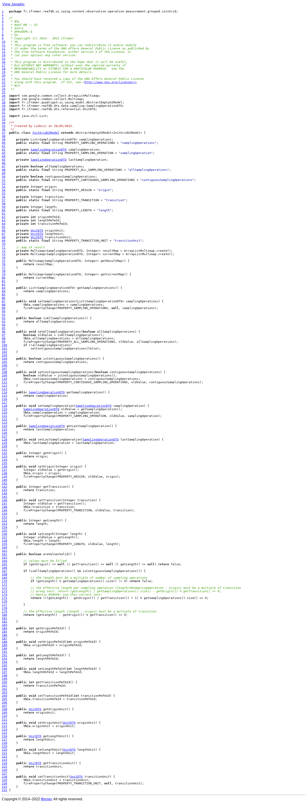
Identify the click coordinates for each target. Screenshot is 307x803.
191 (4, 652)
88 (3, 304)
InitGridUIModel (45, 132)
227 (4, 773)
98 (3, 338)
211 (4, 719)
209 (4, 712)
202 (4, 689)
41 (3, 146)
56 (3, 196)
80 (3, 277)
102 (4, 352)
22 (3, 82)
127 (4, 436)
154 (4, 527)
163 (4, 557)
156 (4, 534)
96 (3, 331)
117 (4, 402)
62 (3, 217)
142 (4, 486)
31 (3, 112)
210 (4, 716)
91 (3, 314)
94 (3, 325)
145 (4, 496)
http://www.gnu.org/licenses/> (111, 82)
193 (4, 658)
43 (3, 153)
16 (3, 62)
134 (4, 459)
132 (4, 453)
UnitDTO (37, 230)
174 (4, 594)
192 (4, 655)
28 (3, 102)
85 (3, 294)
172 (4, 587)
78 (3, 271)
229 (4, 780)
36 (3, 129)
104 (4, 358)
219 (4, 746)
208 (4, 709)
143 (4, 490)
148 (4, 507)
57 (3, 200)
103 (4, 355)
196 (4, 668)
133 (4, 456)
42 (3, 149)
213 (4, 726)
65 (3, 227)
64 (3, 223)
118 (4, 405)
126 (4, 432)
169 (4, 577)
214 (4, 729)
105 (4, 362)
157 (4, 537)
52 (3, 183)
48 (3, 169)
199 (4, 679)
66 (3, 230)
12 (3, 48)
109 (4, 375)
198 (4, 675)
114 (4, 392)
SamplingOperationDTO (49, 149)
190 (4, 648)
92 (3, 318)
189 (4, 645)
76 (3, 264)
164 (4, 561)
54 (3, 190)
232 (4, 790)
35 (3, 126)
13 (3, 51)
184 (4, 628)
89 (3, 308)
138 (4, 473)
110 (4, 378)
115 (4, 395)
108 (4, 372)
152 (4, 520)
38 (3, 136)
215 (4, 732)
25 (3, 92)
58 (3, 203)
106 (4, 365)
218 (4, 743)
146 (4, 500)
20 (3, 75)
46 (3, 163)
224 (4, 763)
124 (4, 426)
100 (4, 345)
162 (4, 554)
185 (4, 631)
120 (4, 412)
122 (4, 419)
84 (3, 291)
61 (3, 213)
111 (4, 382)
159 (4, 544)
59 (3, 207)
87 (3, 301)
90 (3, 311)
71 (3, 247)
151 (4, 517)
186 (4, 635)
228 (4, 776)
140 (4, 480)
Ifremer (46, 799)
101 (4, 348)
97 (3, 335)
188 (4, 641)
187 (4, 638)
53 (3, 186)
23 (3, 85)
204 (4, 695)
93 (3, 321)
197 (4, 672)
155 (4, 530)
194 (4, 662)
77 (3, 267)
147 (4, 503)
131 (4, 449)
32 (3, 116)
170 (4, 581)
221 (4, 753)
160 (4, 547)
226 (4, 770)
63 (3, 220)
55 (3, 193)
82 (3, 284)
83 (3, 287)
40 (3, 143)
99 (3, 341)
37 (3, 132)
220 (4, 749)
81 (3, 281)
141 (4, 483)
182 (4, 621)
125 (4, 429)
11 (3, 45)
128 (4, 439)
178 (4, 608)
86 (3, 298)
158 (4, 540)
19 (3, 72)
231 (4, 786)
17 (3, 65)
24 (3, 89)
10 (3, 41)
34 (3, 122)
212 (4, 722)
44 (3, 156)
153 (4, 523)
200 (4, 682)
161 (4, 550)
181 (4, 618)
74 (3, 257)
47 (3, 166)
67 (3, 234)
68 (3, 237)
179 (4, 611)
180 (4, 614)
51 (3, 180)
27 (3, 99)
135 (4, 463)
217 (4, 739)
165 (4, 564)
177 (4, 604)
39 (3, 139)
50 (3, 176)
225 (4, 766)
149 (4, 510)
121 (4, 416)
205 (4, 699)
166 (4, 567)
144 (4, 493)
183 (4, 625)
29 (3, 105)
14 (3, 55)
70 (3, 244)
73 (3, 254)
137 (4, 470)
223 (4, 759)
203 (4, 692)
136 (4, 466)
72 (3, 250)
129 (4, 443)
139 (4, 476)
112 (4, 385)
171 (4, 584)
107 (4, 368)
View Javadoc (13, 4)
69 (3, 240)
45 (3, 159)
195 (4, 665)
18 (3, 68)
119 (4, 409)
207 (4, 705)
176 (4, 601)
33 (3, 119)
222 (4, 756)
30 (3, 109)
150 (4, 513)
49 (3, 173)
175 (4, 598)
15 (3, 58)
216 (4, 736)
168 (4, 574)
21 (3, 78)
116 (4, 399)
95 (3, 328)
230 (4, 783)
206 (4, 702)
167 (4, 571)
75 (3, 260)
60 (3, 210)
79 (3, 274)
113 (4, 389)
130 (4, 446)
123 (4, 422)
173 (4, 591)
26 (3, 95)
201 (4, 685)
